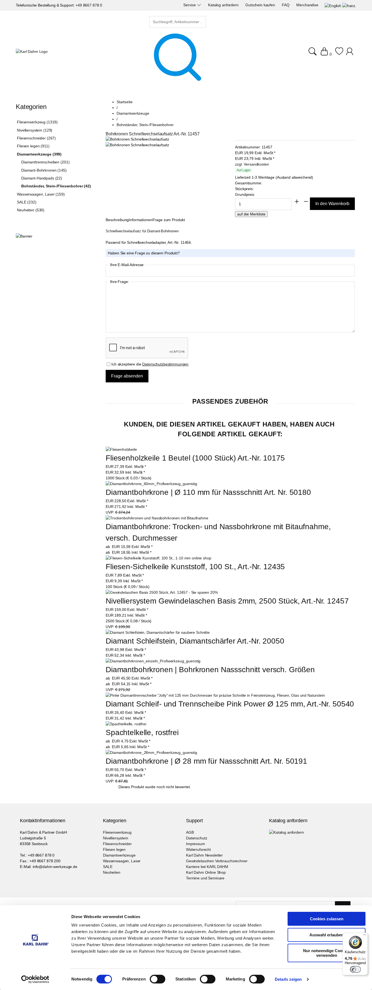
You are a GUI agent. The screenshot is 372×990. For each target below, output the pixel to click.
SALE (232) (26, 202)
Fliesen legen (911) (33, 146)
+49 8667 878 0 (88, 5)
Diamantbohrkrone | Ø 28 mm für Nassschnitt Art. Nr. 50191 (206, 761)
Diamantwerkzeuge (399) (39, 154)
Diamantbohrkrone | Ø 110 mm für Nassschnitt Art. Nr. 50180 (208, 492)
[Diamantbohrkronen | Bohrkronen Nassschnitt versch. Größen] (153, 661)
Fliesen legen (114, 849)
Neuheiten (111, 872)
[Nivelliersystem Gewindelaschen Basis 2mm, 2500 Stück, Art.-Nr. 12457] (162, 592)
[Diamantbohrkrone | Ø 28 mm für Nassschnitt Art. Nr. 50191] (151, 753)
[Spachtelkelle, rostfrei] (126, 724)
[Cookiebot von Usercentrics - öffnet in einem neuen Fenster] (35, 979)
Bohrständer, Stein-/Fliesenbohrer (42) (56, 186)
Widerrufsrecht (198, 849)
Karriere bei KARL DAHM (207, 866)
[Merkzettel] (339, 54)
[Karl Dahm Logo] (32, 51)
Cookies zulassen (326, 918)
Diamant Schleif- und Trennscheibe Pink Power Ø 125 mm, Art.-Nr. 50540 (230, 704)
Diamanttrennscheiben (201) (45, 162)
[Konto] (350, 54)
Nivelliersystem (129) (34, 130)
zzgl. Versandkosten (252, 164)
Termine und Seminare (205, 878)
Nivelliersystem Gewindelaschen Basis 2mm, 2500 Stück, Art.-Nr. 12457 (227, 601)
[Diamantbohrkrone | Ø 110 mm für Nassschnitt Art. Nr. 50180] (151, 484)
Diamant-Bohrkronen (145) (44, 170)
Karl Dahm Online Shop (206, 872)
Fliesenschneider (117, 844)
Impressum (195, 844)
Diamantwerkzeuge (119, 855)
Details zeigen (288, 979)
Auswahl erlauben (326, 935)
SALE (107, 866)
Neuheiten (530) (30, 210)
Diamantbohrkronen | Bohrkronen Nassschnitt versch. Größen (210, 669)
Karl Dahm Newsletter (204, 855)
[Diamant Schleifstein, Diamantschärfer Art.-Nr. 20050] (158, 632)
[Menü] (364, 936)
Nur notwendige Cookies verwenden (326, 953)
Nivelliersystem (115, 838)
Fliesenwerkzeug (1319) (37, 122)
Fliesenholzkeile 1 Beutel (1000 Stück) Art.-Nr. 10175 (195, 458)
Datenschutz (196, 838)
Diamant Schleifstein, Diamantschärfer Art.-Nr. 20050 (195, 641)
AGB (190, 832)
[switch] (157, 979)
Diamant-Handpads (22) (41, 178)
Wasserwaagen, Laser (122, 861)
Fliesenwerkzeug (117, 832)
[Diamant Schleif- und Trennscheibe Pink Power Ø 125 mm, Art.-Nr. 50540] (215, 695)
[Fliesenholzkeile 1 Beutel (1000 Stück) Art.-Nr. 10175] (121, 449)
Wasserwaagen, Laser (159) (41, 194)
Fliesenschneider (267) (36, 138)
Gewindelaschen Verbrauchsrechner (217, 861)
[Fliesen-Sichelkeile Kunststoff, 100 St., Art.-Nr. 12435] (158, 558)
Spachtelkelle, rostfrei (142, 732)
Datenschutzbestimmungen (165, 364)
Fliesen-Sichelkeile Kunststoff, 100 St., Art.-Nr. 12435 (195, 566)
